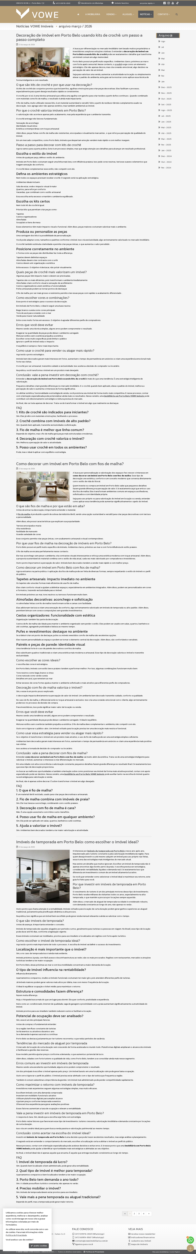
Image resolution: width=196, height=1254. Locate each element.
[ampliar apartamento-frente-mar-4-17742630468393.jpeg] (43, 876)
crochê (118, 64)
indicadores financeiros (143, 1237)
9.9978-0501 (63, 3)
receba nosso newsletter (143, 1233)
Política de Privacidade (95, 1252)
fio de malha (24, 514)
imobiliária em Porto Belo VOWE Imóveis (124, 396)
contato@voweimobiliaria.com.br (91, 1240)
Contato (163, 14)
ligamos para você (84, 1244)
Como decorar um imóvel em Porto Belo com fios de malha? (70, 464)
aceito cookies (40, 1245)
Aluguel (127, 14)
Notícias (145, 14)
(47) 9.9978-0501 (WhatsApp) (89, 1233)
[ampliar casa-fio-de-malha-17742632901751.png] (43, 486)
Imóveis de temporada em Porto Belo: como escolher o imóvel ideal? (77, 842)
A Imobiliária (92, 14)
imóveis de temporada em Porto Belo (106, 850)
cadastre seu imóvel (141, 1240)
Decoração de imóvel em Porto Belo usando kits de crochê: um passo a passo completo (79, 37)
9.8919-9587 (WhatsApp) (89, 1237)
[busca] (177, 14)
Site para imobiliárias (160, 1252)
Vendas (110, 14)
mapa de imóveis (139, 1244)
